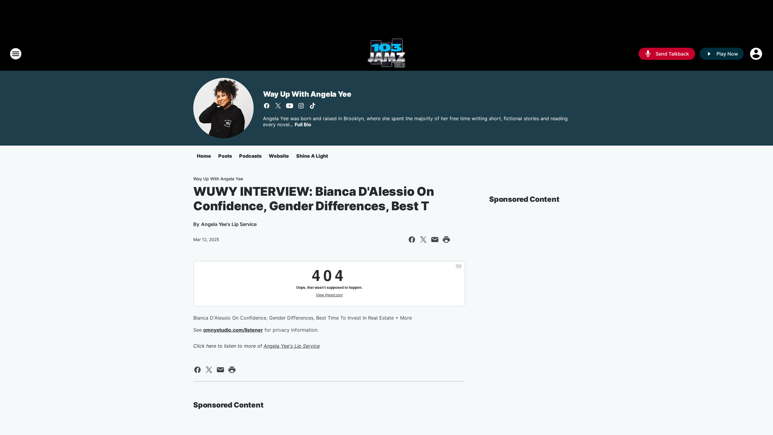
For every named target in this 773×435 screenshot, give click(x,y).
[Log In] (756, 54)
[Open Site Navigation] (16, 54)
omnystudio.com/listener (233, 330)
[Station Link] (386, 53)
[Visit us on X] (278, 105)
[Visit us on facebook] (266, 105)
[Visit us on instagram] (301, 105)
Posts (225, 156)
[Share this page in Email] (435, 239)
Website (279, 156)
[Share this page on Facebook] (412, 239)
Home (204, 156)
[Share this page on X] (423, 239)
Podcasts (250, 156)
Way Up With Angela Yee (307, 94)
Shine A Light (312, 156)
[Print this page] (446, 239)
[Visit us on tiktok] (312, 105)
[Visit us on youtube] (289, 105)
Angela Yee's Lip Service (292, 346)
